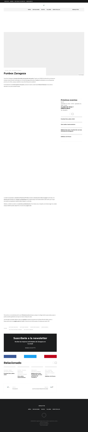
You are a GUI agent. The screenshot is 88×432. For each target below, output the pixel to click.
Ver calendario (64, 110)
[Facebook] (80, 1)
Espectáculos (56, 9)
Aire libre (6, 70)
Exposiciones (36, 9)
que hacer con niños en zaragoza (15, 329)
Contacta (6, 1)
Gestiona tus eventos (19, 1)
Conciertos (6, 370)
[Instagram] (83, 1)
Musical (10, 370)
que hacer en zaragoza (28, 329)
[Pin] (50, 356)
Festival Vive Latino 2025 (9, 374)
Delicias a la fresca (50, 376)
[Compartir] (10, 356)
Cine (46, 370)
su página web (28, 205)
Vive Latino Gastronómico (22, 377)
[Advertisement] (44, 21)
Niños (29, 9)
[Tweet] (30, 356)
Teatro (43, 9)
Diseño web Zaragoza (44, 425)
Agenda (11, 1)
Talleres (48, 9)
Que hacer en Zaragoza (16, 70)
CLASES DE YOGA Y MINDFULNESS (67, 107)
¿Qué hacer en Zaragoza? (44, 423)
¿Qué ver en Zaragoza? (44, 422)
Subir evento (29, 1)
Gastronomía (20, 372)
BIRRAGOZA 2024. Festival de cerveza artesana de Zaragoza (36, 375)
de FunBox (19, 321)
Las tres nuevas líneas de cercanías (40, 388)
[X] (82, 1)
